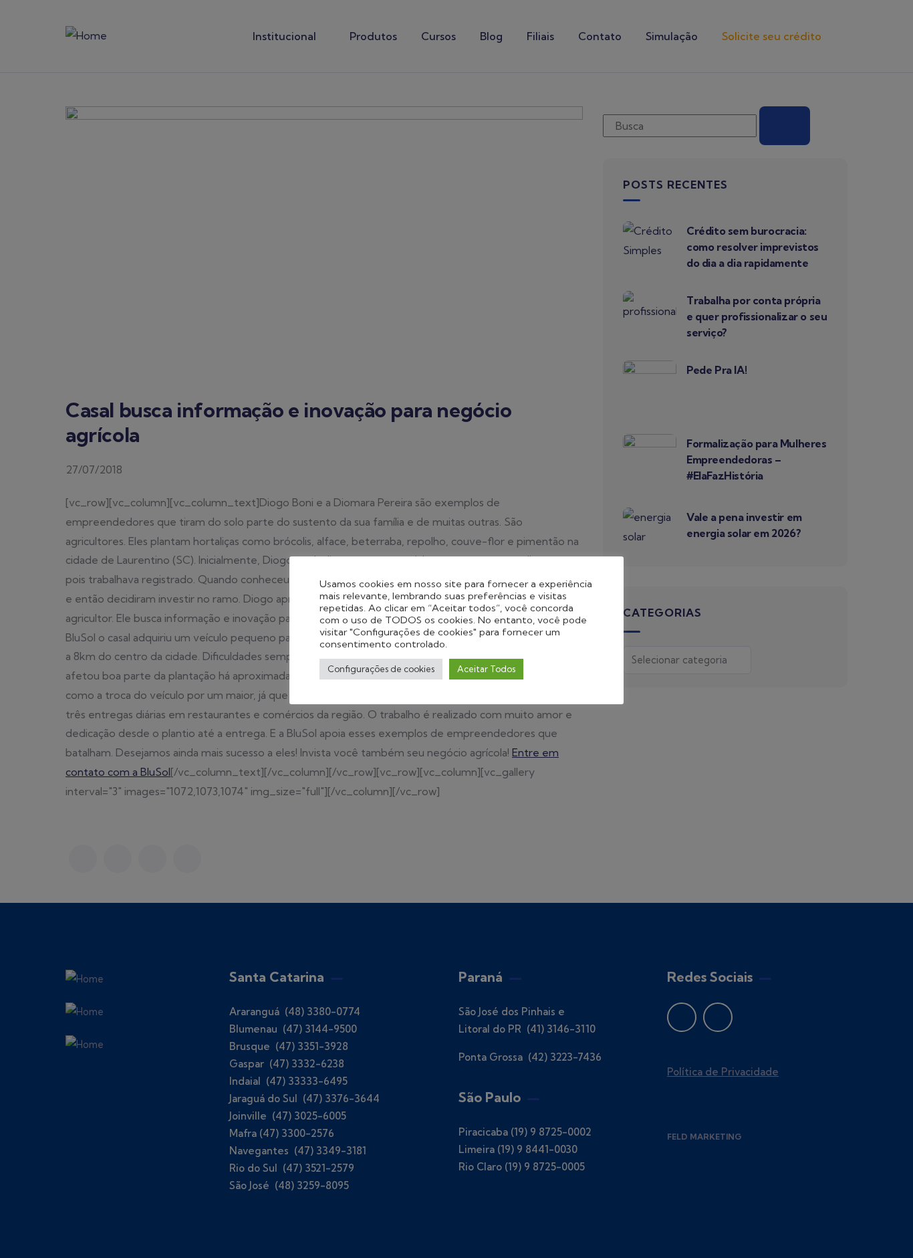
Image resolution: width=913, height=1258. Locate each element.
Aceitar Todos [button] (486, 668)
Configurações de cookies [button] (381, 668)
